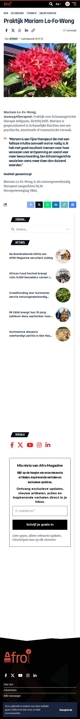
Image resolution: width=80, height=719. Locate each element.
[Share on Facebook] (6, 30)
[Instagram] (39, 445)
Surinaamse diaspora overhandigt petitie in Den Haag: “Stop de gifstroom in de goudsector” (30, 337)
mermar (13, 38)
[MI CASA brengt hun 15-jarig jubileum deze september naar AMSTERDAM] (63, 314)
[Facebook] (12, 445)
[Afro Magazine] (8, 4)
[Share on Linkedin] (26, 30)
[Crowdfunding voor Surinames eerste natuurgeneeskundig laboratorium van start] (63, 295)
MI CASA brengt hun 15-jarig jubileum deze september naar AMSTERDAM (30, 316)
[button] (66, 710)
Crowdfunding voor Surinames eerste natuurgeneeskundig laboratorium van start (29, 297)
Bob (6, 13)
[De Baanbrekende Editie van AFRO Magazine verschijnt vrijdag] (63, 256)
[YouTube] (30, 445)
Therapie (32, 13)
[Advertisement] (40, 389)
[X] (20, 445)
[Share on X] (13, 30)
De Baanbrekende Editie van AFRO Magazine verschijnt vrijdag (31, 256)
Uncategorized (47, 13)
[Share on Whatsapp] (19, 30)
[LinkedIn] (47, 445)
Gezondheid (17, 13)
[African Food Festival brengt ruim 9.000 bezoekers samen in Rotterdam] (63, 275)
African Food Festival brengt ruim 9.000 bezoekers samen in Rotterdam (30, 277)
